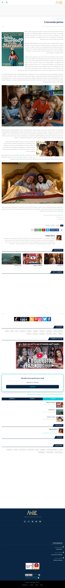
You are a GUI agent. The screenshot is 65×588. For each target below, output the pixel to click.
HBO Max (61, 211)
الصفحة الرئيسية (59, 19)
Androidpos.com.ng (34, 582)
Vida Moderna (41, 452)
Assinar (32, 386)
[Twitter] (47, 230)
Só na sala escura (59, 452)
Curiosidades (49, 331)
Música (7, 331)
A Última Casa (17, 265)
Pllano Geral (9, 449)
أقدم (4, 313)
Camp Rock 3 (60, 265)
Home (41, 585)
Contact (31, 585)
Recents (32, 398)
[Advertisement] (32, 10)
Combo (61, 449)
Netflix (55, 333)
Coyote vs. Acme (51, 417)
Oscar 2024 (49, 333)
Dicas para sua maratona (52, 449)
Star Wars (35, 333)
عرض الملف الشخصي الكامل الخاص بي (49, 433)
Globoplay (35, 331)
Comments (12, 398)
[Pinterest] (43, 230)
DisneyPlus (42, 331)
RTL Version (25, 585)
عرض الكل (4, 250)
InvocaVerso (22, 331)
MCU (12, 331)
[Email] (36, 230)
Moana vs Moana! (38, 265)
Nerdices (60, 333)
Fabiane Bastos (50, 236)
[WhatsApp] (40, 230)
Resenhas (47, 225)
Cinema (53, 19)
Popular (53, 398)
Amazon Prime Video (58, 331)
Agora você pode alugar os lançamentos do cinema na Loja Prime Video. (45, 394)
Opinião (15, 449)
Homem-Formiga (18, 157)
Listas (17, 331)
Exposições (43, 449)
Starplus (28, 333)
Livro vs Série (22, 449)
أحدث (61, 313)
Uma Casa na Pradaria (56, 554)
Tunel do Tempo (50, 452)
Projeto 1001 (42, 333)
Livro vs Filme (30, 449)
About (36, 585)
